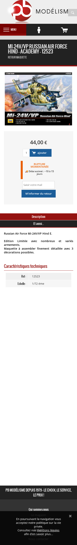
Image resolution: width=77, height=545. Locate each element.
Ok (70, 516)
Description (38, 217)
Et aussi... (38, 223)
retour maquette (17, 57)
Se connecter (39, 30)
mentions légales (48, 530)
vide (64, 30)
